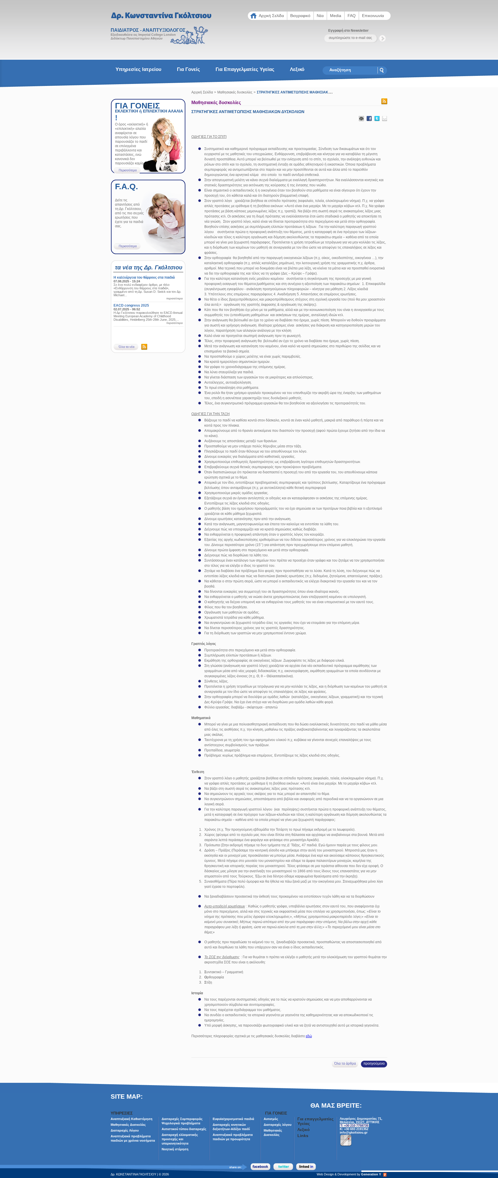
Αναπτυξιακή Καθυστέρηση (131, 1119)
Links (302, 1135)
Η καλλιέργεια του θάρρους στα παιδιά (144, 277)
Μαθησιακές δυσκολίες (234, 92)
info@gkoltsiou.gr (353, 1132)
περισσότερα (174, 298)
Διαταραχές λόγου (277, 1124)
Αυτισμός (271, 1119)
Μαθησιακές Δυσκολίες (128, 1124)
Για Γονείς (188, 69)
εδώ (309, 1036)
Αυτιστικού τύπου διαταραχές (184, 1129)
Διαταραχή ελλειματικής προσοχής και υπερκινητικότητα (180, 1139)
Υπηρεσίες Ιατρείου (138, 69)
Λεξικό (297, 69)
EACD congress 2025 (131, 305)
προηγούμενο (374, 1063)
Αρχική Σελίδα (202, 92)
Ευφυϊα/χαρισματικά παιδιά (233, 1119)
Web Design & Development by (349, 1174)
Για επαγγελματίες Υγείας (245, 69)
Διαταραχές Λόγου (125, 1130)
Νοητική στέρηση (175, 1149)
